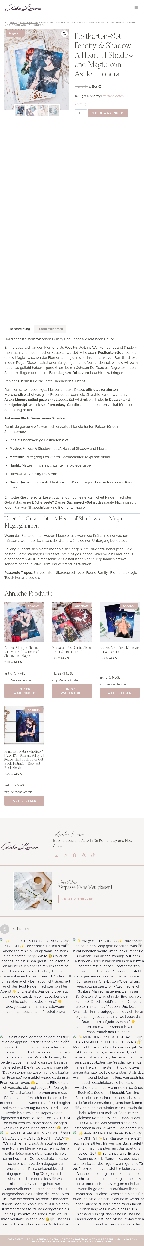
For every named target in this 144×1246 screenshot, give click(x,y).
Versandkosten (113, 96)
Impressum (106, 1239)
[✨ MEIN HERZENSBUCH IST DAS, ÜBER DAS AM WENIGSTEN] (108, 1082)
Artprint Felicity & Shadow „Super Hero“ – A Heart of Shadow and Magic (21, 652)
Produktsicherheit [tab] (50, 329)
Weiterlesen (119, 693)
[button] (64, 33)
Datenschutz (85, 1239)
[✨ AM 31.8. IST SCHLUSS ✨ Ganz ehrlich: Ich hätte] (108, 985)
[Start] (5, 22)
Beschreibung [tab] (20, 329)
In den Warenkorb (108, 113)
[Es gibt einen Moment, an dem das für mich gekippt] (35, 1082)
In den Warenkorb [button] (25, 691)
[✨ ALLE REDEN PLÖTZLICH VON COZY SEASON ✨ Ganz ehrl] (35, 985)
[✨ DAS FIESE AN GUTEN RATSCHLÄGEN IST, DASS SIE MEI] (35, 1178)
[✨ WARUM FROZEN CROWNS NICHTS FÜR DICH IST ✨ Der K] (108, 1178)
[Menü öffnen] (136, 7)
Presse (68, 1239)
